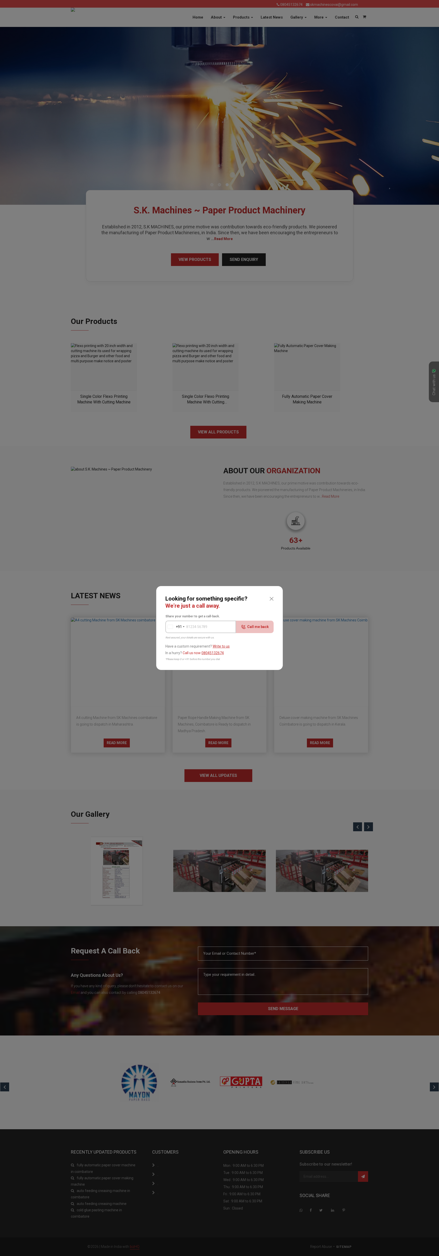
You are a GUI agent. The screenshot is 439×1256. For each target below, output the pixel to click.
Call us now (203, 653)
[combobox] (174, 627)
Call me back (258, 627)
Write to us (221, 646)
